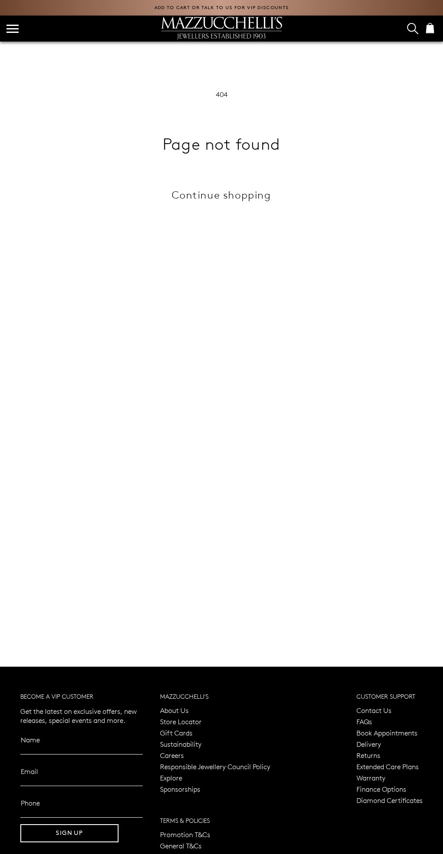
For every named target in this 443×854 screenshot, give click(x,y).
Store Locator (181, 721)
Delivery (368, 743)
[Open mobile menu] (12, 29)
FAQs (364, 721)
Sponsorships (180, 788)
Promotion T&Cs (185, 834)
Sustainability (181, 743)
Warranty (370, 777)
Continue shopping (221, 194)
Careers (172, 755)
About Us (174, 710)
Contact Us (374, 710)
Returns (368, 755)
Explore (171, 777)
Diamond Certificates (389, 800)
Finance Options (381, 788)
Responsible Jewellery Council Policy (215, 766)
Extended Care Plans (387, 766)
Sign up (69, 833)
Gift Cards (176, 732)
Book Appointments (386, 732)
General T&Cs (181, 845)
